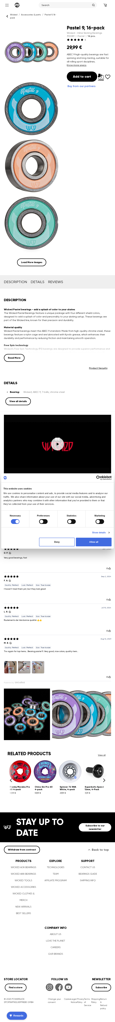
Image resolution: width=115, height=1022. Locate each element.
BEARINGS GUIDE (88, 873)
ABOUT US (55, 934)
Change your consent (54, 1000)
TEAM (56, 873)
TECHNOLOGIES (55, 867)
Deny (57, 542)
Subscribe (101, 987)
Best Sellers (23, 913)
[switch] (43, 521)
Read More (14, 357)
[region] (31, 145)
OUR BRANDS (55, 953)
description (15, 282)
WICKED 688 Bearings (23, 873)
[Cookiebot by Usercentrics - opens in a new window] (98, 478)
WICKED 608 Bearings (23, 867)
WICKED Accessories (23, 887)
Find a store (15, 987)
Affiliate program (55, 880)
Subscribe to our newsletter (95, 827)
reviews (55, 282)
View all (102, 755)
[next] (104, 780)
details (37, 282)
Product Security (98, 368)
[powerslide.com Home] (17, 5)
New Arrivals (23, 906)
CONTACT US (87, 867)
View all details (18, 401)
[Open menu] (6, 5)
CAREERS (56, 947)
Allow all (93, 542)
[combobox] (66, 5)
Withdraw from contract (22, 849)
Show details (99, 532)
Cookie (67, 999)
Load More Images (31, 262)
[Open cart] (105, 5)
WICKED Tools (23, 880)
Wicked (13, 14)
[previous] (10, 780)
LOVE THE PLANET (55, 940)
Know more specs (76, 65)
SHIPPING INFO (88, 880)
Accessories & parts (31, 14)
